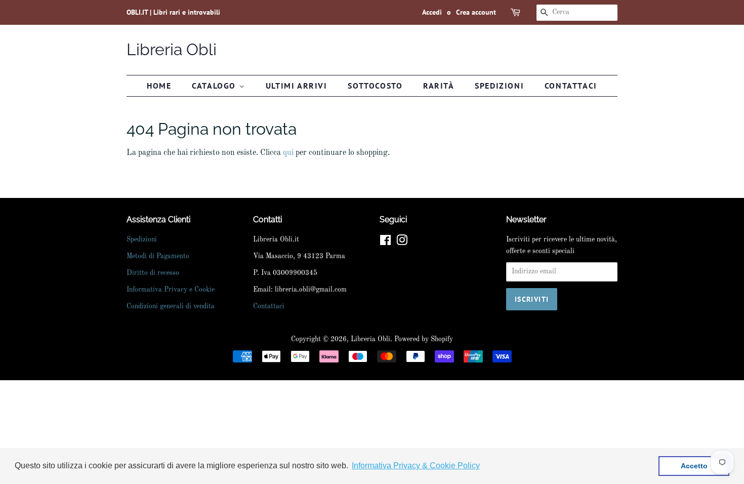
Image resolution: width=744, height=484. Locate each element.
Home (159, 85)
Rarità (438, 85)
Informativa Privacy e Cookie (171, 290)
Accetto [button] (694, 466)
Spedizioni (499, 85)
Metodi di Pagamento (158, 256)
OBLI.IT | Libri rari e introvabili (173, 12)
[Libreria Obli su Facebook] (385, 242)
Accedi (432, 12)
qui (288, 153)
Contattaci (571, 85)
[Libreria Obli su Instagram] (401, 242)
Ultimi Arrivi (296, 85)
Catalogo (215, 85)
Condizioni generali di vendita (171, 306)
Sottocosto (375, 85)
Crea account (476, 12)
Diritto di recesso (153, 273)
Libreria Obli (172, 49)
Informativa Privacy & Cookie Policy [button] (416, 465)
